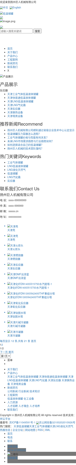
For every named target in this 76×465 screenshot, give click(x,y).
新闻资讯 (12, 63)
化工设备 (29, 398)
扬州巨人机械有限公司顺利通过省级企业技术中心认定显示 (41, 130)
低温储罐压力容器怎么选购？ (24, 134)
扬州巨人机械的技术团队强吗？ (25, 148)
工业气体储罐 (15, 162)
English (17, 7)
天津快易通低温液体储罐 (21, 97)
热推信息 (5, 430)
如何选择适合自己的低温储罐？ (25, 145)
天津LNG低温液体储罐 (20, 101)
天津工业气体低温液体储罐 (22, 94)
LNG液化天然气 (16, 169)
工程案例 (12, 59)
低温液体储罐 (15, 398)
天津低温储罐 (21, 426)
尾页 (11, 352)
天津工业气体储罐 (39, 426)
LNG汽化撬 (13, 177)
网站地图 (30, 430)
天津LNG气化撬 (16, 105)
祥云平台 (5, 418)
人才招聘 (12, 406)
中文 (5, 7)
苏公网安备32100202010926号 (57, 422)
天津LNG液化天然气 (61, 426)
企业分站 (18, 430)
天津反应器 (13, 108)
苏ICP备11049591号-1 (22, 422)
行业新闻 (24, 391)
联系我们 (12, 67)
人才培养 (35, 406)
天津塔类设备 (15, 116)
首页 (10, 48)
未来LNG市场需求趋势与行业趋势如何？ (30, 141)
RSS (40, 430)
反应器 (11, 180)
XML (47, 430)
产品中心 (12, 56)
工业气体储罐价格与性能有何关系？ (28, 137)
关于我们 (12, 52)
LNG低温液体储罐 (17, 166)
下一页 (4, 352)
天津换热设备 (15, 112)
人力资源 (12, 402)
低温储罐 (12, 173)
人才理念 (24, 406)
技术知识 (35, 391)
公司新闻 (12, 391)
